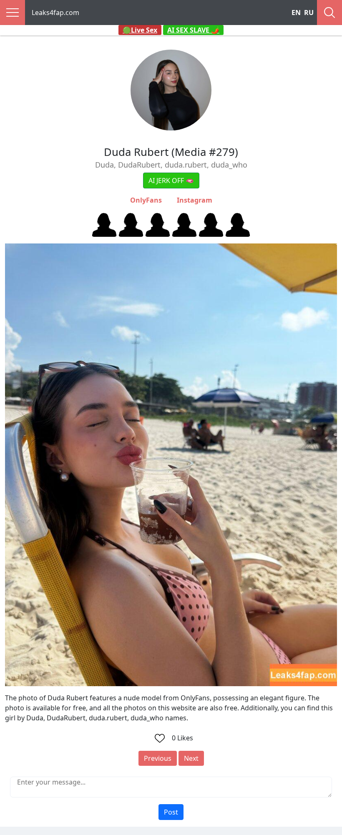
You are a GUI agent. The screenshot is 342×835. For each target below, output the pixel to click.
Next (191, 758)
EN (296, 12)
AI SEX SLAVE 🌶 (193, 30)
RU (309, 12)
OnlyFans (146, 200)
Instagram (194, 200)
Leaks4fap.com (55, 12)
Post (171, 812)
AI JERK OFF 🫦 (171, 180)
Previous (157, 758)
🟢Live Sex (140, 30)
